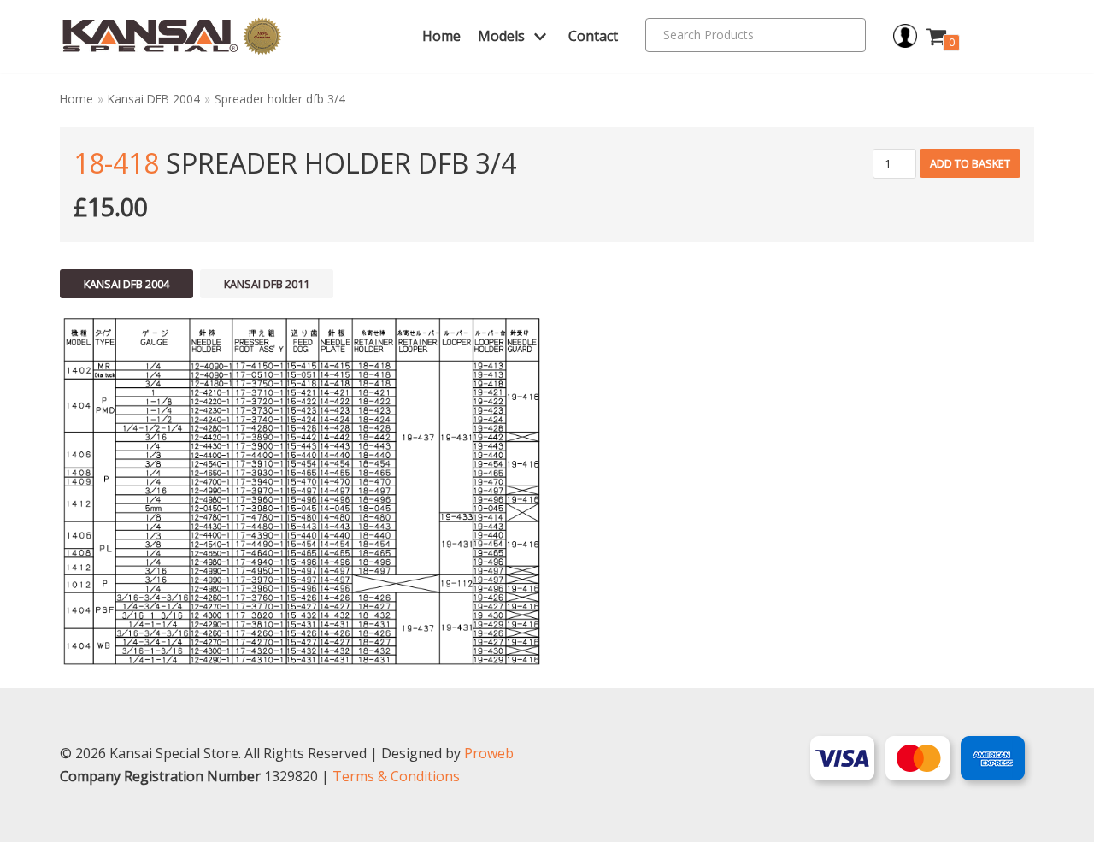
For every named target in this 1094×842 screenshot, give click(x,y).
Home (441, 35)
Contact (593, 35)
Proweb (489, 753)
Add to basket (970, 163)
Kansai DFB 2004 (154, 99)
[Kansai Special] (172, 36)
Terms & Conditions (396, 776)
